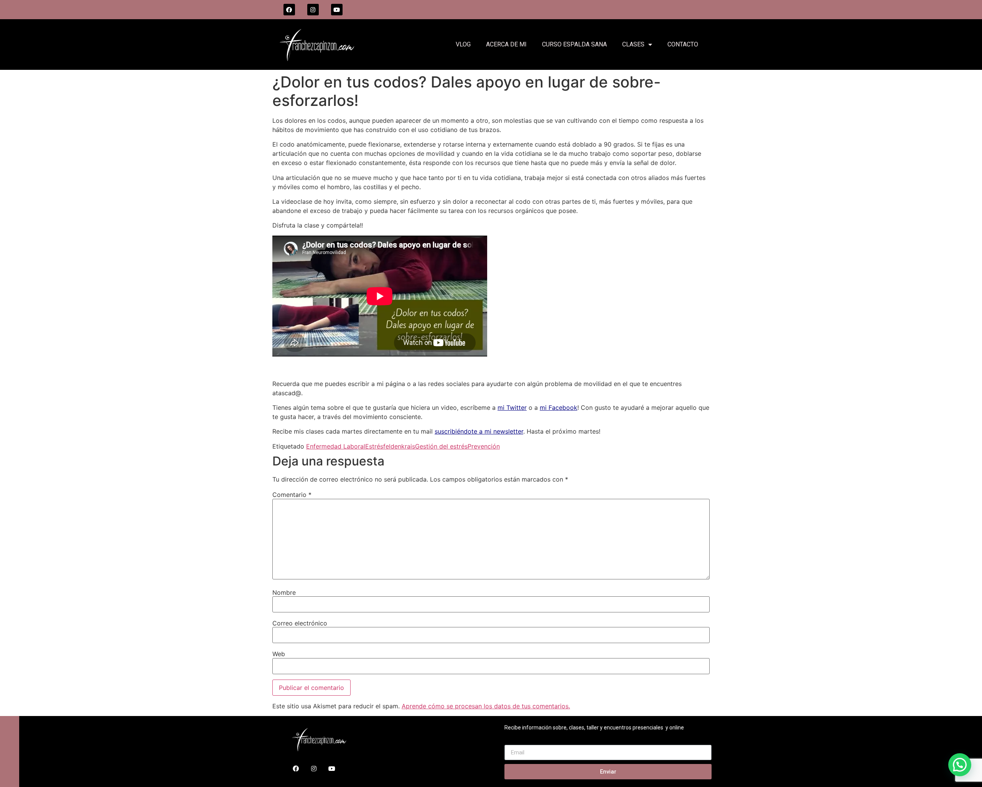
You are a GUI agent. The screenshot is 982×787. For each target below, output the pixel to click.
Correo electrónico (299, 623)
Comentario (291, 495)
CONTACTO (682, 44)
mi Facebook (558, 407)
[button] (959, 764)
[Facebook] (289, 9)
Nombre (284, 592)
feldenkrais (399, 446)
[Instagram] (313, 9)
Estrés (374, 446)
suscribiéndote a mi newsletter (479, 431)
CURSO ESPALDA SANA (574, 44)
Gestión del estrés (441, 446)
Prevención (484, 446)
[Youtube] (337, 9)
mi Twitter (512, 407)
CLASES (633, 44)
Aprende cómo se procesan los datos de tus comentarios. (486, 706)
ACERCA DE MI (506, 44)
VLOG (463, 44)
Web (278, 654)
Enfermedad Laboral (335, 446)
